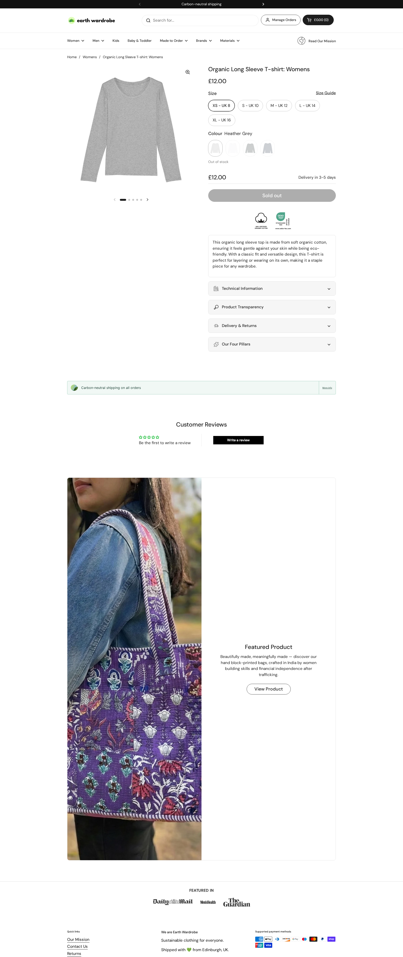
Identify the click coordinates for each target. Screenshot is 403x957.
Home (72, 57)
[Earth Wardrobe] (91, 20)
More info (327, 387)
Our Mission (78, 939)
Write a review (238, 440)
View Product (268, 689)
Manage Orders (284, 20)
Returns (74, 953)
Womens (90, 57)
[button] (318, 20)
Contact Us (77, 946)
